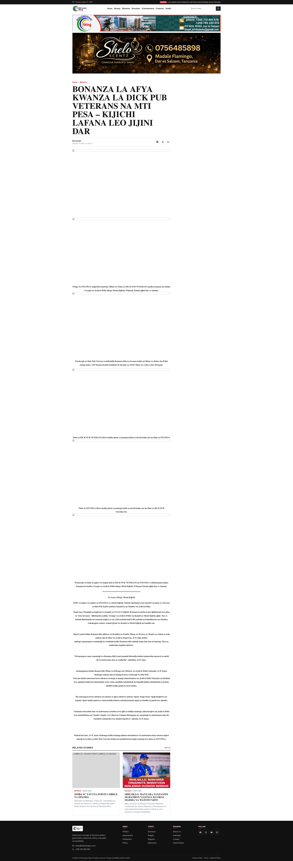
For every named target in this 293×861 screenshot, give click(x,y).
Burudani (136, 8)
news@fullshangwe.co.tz (85, 846)
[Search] (218, 8)
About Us (177, 832)
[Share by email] (168, 142)
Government (128, 835)
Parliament (127, 839)
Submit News (178, 843)
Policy (125, 843)
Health (168, 8)
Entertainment (148, 8)
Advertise (177, 835)
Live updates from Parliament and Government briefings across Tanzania (194, 2)
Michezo (83, 82)
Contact (176, 839)
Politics (126, 832)
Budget (151, 835)
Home (109, 8)
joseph (78, 141)
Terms (206, 858)
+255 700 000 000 (82, 849)
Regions (151, 839)
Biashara (126, 8)
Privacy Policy (197, 858)
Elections (151, 832)
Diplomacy (152, 843)
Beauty (117, 8)
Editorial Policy (215, 858)
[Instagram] (217, 832)
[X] (206, 832)
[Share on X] (163, 142)
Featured (160, 8)
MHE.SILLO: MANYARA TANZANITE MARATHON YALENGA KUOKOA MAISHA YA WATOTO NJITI (146, 797)
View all (167, 748)
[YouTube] (211, 832)
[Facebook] (200, 832)
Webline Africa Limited (122, 858)
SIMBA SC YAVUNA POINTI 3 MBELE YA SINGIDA (95, 795)
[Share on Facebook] (157, 142)
